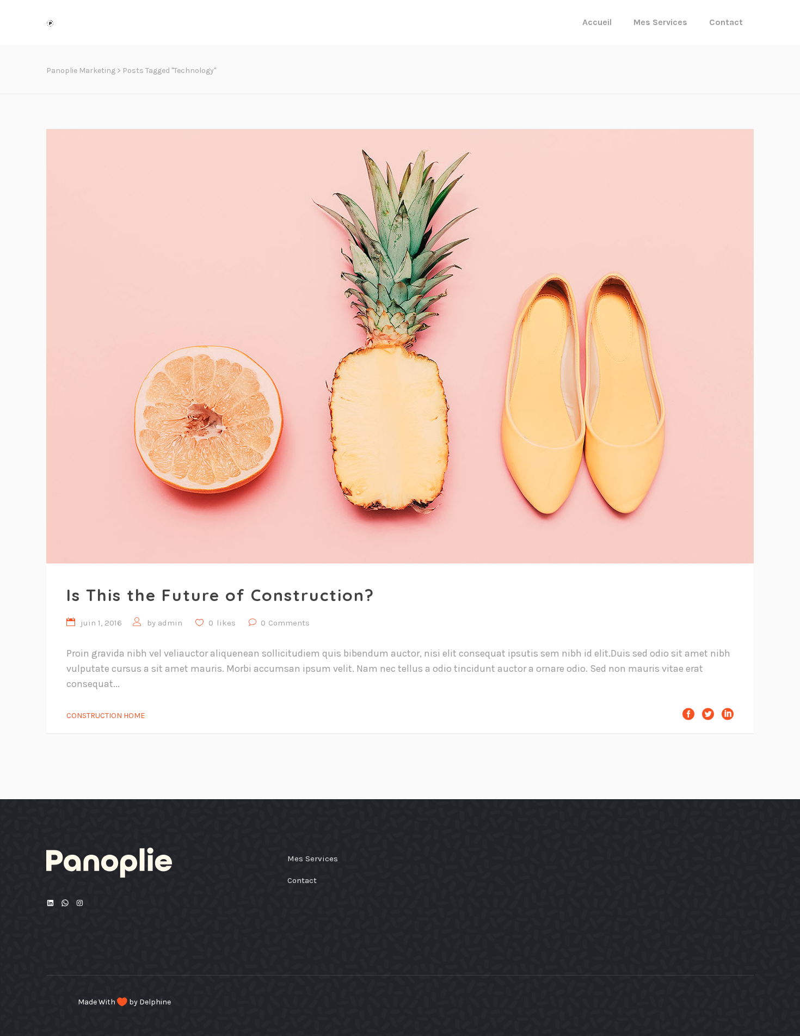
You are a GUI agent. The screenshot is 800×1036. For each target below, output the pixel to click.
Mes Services (312, 858)
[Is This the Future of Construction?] (400, 346)
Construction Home (105, 715)
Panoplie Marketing (80, 70)
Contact (302, 880)
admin (170, 623)
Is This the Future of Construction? (220, 595)
